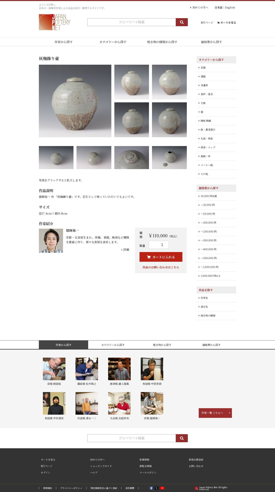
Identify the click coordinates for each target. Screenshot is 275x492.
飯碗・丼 (205, 156)
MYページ (207, 22)
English (230, 7)
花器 (203, 67)
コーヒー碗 (207, 165)
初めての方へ (200, 7)
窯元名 (204, 306)
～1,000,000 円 (209, 267)
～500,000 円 (208, 258)
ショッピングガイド (101, 466)
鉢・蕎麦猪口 (208, 129)
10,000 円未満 (209, 196)
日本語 (218, 7)
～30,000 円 (208, 205)
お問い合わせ (196, 466)
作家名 (204, 297)
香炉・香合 (207, 94)
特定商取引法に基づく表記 (104, 488)
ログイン (45, 472)
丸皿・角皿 (207, 138)
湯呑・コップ (208, 147)
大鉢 (203, 103)
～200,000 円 (208, 231)
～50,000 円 (208, 213)
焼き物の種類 (208, 315)
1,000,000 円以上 (211, 275)
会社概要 (129, 488)
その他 (204, 173)
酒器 (203, 76)
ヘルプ (93, 472)
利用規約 (47, 488)
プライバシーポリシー (71, 488)
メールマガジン (148, 472)
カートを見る (228, 22)
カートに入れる (163, 257)
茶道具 (204, 85)
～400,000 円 (208, 249)
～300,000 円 (208, 240)
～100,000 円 (208, 222)
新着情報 (144, 459)
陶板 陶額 (206, 120)
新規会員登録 (196, 459)
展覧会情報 (146, 466)
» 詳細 (125, 249)
